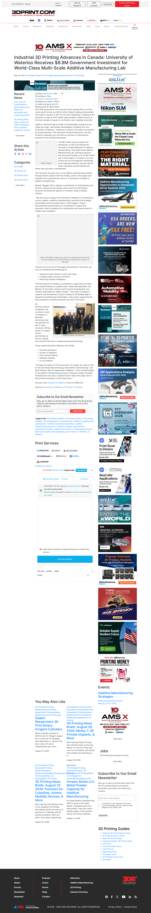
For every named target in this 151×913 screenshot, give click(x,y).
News (16, 26)
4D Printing (47, 712)
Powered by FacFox (43, 466)
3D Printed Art (20, 171)
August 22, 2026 (42, 822)
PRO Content (94, 4)
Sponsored (86, 778)
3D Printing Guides (114, 829)
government (79, 426)
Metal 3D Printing (80, 773)
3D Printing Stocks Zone (113, 857)
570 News (67, 387)
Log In (57, 3)
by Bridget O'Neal (33, 75)
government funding (43, 429)
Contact (46, 896)
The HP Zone (108, 849)
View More (20, 135)
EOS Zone (107, 844)
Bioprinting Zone (109, 852)
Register (58, 5)
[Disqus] (65, 611)
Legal (79, 717)
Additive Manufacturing (81, 883)
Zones (26, 26)
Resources (63, 26)
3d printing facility (73, 418)
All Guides (107, 859)
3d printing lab (66, 421)
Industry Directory (79, 892)
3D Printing (46, 75)
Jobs (88, 26)
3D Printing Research (82, 710)
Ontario (73, 432)
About (106, 26)
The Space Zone (109, 854)
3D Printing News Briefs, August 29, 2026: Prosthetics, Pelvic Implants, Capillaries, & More (22, 124)
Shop (97, 26)
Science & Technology (75, 75)
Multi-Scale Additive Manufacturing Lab (51, 432)
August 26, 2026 (74, 760)
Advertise (108, 4)
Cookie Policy (130, 907)
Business (54, 75)
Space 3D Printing (49, 778)
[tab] (42, 450)
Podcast (46, 878)
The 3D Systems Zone (112, 846)
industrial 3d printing (82, 429)
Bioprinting (53, 773)
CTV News (77, 387)
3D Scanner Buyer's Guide (113, 836)
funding (69, 426)
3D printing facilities (55, 418)
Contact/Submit (121, 26)
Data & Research (77, 4)
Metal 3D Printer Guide (112, 838)
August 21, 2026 (73, 818)
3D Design (18, 166)
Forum (45, 887)
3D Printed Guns (21, 180)
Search (135, 28)
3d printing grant (51, 421)
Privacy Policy (114, 907)
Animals (46, 773)
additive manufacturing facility (61, 424)
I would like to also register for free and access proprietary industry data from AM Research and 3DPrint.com (117, 805)
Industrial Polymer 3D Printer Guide (117, 841)
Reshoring (78, 778)
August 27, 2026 (42, 751)
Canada (60, 426)
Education (62, 75)
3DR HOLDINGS (69, 907)
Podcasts (50, 26)
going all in (48, 93)
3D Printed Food (21, 175)
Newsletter (77, 26)
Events (17, 887)
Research (37, 26)
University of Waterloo (44, 99)
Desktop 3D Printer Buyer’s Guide (117, 833)
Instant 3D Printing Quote (127, 4)
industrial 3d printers (63, 429)
